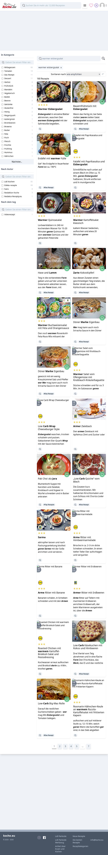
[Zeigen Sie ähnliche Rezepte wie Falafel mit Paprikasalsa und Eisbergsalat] (75, 187)
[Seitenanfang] (102, 849)
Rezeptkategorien (80, 846)
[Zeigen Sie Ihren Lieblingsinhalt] (91, 5)
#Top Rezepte (49, 505)
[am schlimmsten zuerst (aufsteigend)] (103, 74)
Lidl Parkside (60, 836)
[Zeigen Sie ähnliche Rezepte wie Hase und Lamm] (40, 292)
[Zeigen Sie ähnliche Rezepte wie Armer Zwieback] (75, 449)
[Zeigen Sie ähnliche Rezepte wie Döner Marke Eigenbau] (75, 341)
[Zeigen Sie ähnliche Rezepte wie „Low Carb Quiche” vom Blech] (75, 504)
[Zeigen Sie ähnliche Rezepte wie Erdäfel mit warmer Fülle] (40, 187)
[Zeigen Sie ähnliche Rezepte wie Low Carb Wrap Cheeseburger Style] (40, 449)
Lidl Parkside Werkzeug (60, 841)
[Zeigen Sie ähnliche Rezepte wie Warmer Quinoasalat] (40, 243)
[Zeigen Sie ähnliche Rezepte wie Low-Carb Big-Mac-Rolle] (40, 735)
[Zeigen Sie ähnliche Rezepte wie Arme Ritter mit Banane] (40, 615)
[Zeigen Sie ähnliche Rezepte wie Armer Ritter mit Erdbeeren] (75, 615)
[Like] (102, 101)
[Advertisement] (54, 29)
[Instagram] (39, 837)
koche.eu (9, 835)
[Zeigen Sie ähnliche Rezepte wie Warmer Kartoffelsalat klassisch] (75, 243)
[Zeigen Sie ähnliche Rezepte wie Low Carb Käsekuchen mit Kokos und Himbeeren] (75, 673)
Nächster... (17, 161)
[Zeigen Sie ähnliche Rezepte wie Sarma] (40, 560)
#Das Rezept (84, 129)
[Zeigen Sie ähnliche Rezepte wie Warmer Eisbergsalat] (40, 129)
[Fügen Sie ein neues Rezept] (96, 5)
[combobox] (50, 5)
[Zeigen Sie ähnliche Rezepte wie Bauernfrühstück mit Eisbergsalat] (75, 129)
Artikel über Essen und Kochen (60, 849)
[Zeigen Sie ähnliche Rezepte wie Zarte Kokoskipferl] (75, 292)
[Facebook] (44, 837)
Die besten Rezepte (77, 841)
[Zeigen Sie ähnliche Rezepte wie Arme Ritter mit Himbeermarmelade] (75, 560)
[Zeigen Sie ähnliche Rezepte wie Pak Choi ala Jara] (40, 504)
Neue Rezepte (79, 836)
